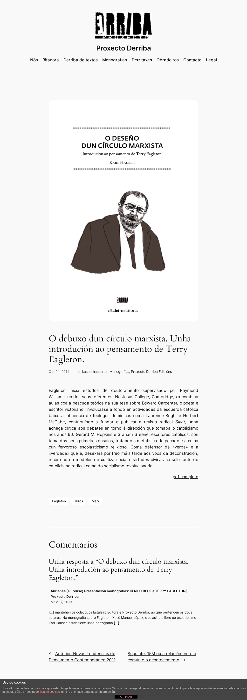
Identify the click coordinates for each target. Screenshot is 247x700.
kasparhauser (92, 371)
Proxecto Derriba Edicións (151, 371)
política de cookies (47, 691)
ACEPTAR (126, 696)
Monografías (119, 371)
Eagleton (59, 501)
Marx (96, 501)
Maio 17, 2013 (61, 602)
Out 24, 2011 (59, 371)
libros (79, 501)
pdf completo (185, 476)
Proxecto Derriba (123, 48)
